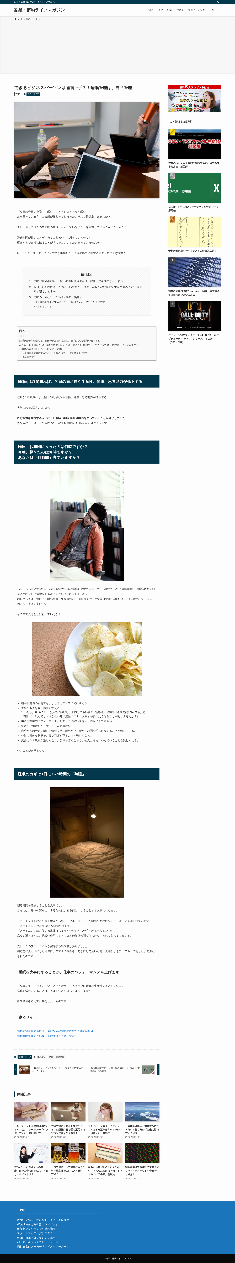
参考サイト (46, 306)
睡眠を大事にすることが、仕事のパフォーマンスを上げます (72, 302)
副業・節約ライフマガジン (39, 10)
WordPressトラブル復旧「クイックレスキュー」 (47, 1220)
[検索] (218, 2)
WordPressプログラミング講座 (36, 1237)
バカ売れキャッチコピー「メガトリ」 (40, 1242)
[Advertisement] (117, 46)
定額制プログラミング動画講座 (36, 1228)
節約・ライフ (33, 94)
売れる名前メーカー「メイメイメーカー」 (43, 1246)
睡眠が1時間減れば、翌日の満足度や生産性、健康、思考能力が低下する (78, 281)
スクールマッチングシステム (35, 1233)
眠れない (42, 1057)
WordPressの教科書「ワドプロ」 (37, 1224)
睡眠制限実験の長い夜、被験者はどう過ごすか (46, 1035)
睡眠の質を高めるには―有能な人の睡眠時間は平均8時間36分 (55, 1030)
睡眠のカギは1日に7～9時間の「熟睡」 (58, 297)
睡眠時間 (60, 1057)
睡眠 (51, 1057)
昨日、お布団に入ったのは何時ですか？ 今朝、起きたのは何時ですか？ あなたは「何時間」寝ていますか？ (80, 344)
